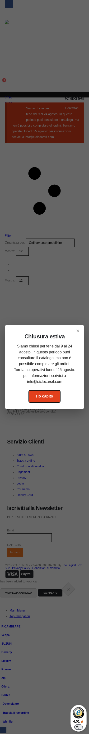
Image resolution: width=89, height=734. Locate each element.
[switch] (78, 727)
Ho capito (44, 396)
